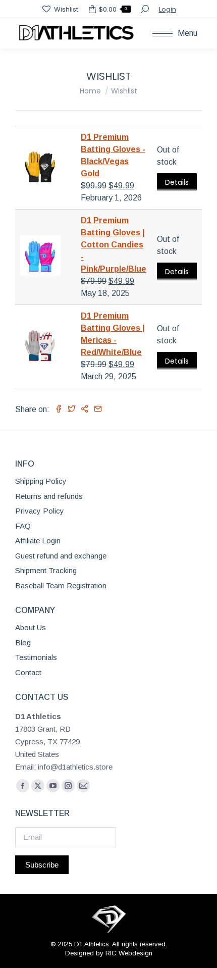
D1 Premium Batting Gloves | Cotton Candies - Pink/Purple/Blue (113, 244)
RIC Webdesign (128, 953)
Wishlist (66, 9)
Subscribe (42, 864)
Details (177, 182)
